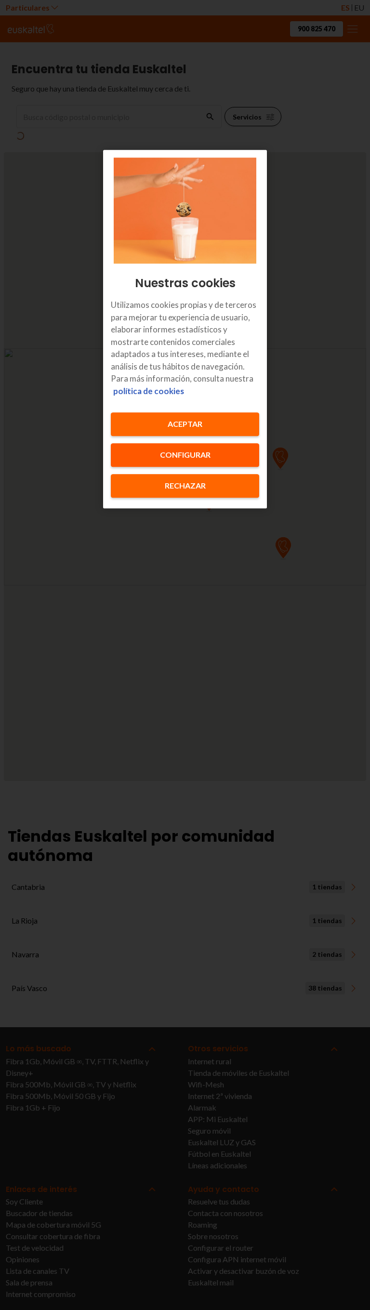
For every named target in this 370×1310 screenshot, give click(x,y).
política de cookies (148, 391)
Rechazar (185, 485)
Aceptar (185, 424)
